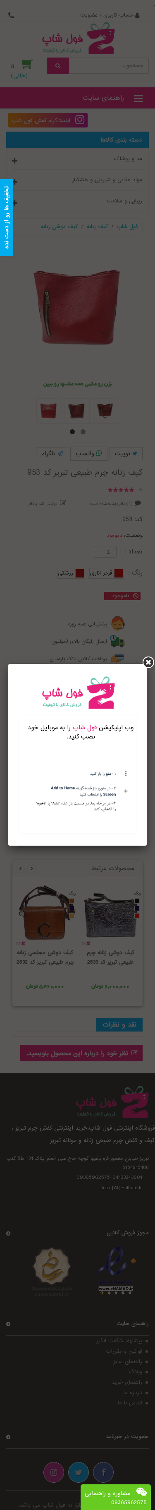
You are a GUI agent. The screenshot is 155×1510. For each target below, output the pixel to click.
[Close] (148, 662)
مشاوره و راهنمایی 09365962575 (116, 1498)
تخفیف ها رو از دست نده (6, 218)
